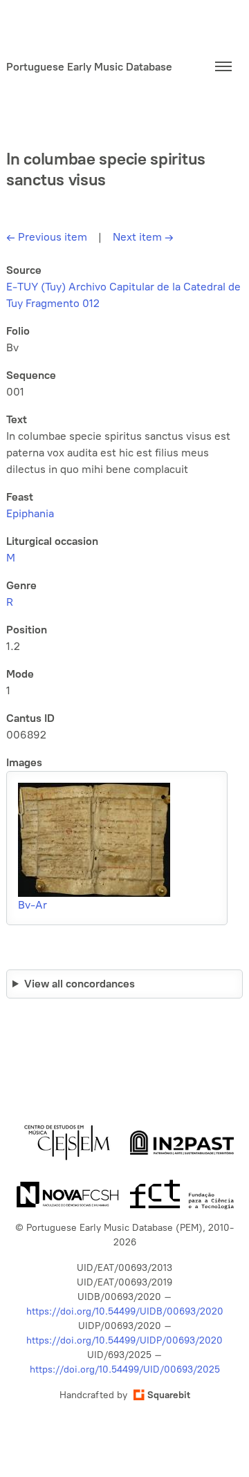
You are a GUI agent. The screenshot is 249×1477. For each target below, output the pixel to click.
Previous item (46, 236)
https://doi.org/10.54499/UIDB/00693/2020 (124, 1311)
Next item (143, 236)
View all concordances (79, 983)
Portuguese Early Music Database (89, 66)
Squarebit (168, 1395)
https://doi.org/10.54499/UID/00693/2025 (125, 1369)
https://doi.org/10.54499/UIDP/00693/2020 (124, 1340)
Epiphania (30, 513)
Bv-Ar (32, 904)
